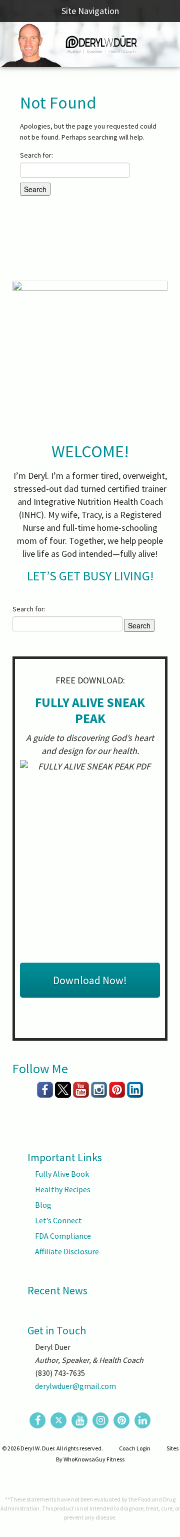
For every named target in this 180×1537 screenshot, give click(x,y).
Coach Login (134, 1448)
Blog (43, 1205)
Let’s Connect (58, 1220)
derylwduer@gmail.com (75, 1386)
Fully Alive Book (62, 1174)
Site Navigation (90, 11)
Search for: (36, 155)
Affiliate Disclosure (67, 1251)
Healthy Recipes (62, 1189)
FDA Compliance (63, 1236)
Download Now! (90, 980)
